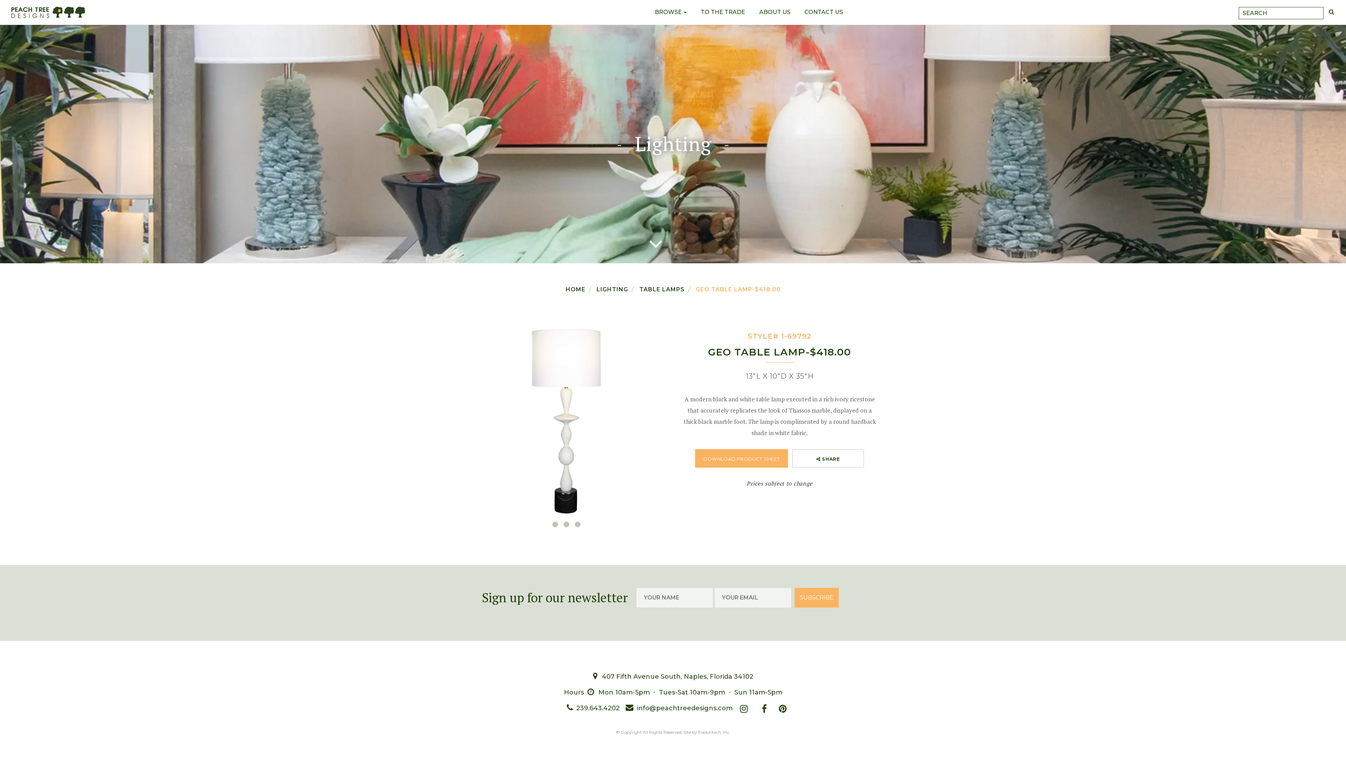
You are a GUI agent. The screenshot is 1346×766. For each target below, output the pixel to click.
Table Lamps (662, 289)
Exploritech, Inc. (714, 732)
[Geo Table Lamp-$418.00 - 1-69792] (566, 421)
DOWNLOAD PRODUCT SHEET (741, 459)
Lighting (612, 289)
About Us (774, 12)
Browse (669, 12)
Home (575, 289)
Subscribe (817, 597)
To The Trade (723, 12)
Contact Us (823, 12)
